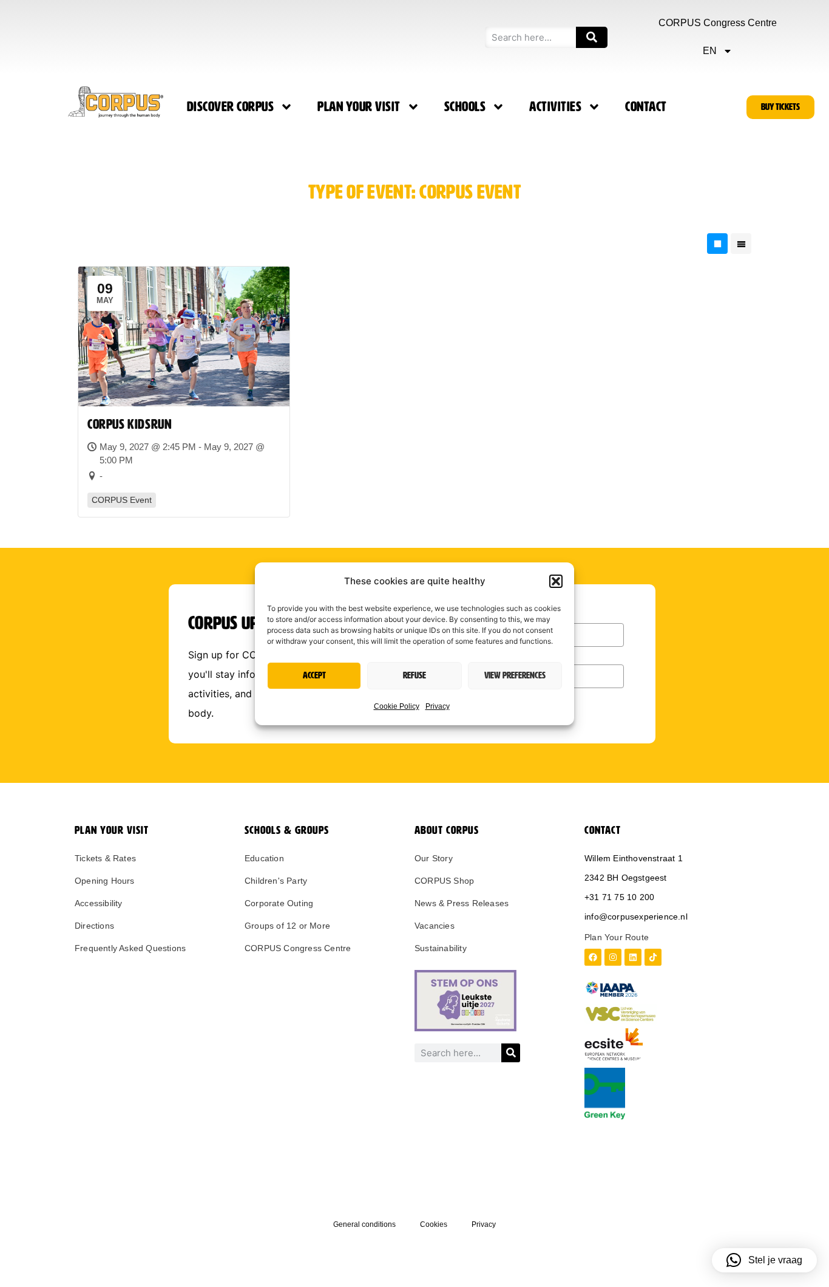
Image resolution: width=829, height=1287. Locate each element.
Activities (555, 107)
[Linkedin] (632, 957)
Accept (314, 675)
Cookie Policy (396, 706)
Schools (465, 107)
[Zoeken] (592, 37)
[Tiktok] (653, 957)
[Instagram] (612, 957)
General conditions (364, 1224)
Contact (646, 107)
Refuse (414, 675)
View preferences (515, 675)
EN (710, 51)
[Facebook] (592, 957)
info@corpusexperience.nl (636, 916)
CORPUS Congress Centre (717, 23)
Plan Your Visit (359, 107)
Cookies (433, 1224)
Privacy (437, 706)
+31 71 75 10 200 (619, 897)
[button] (556, 581)
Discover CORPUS (230, 107)
